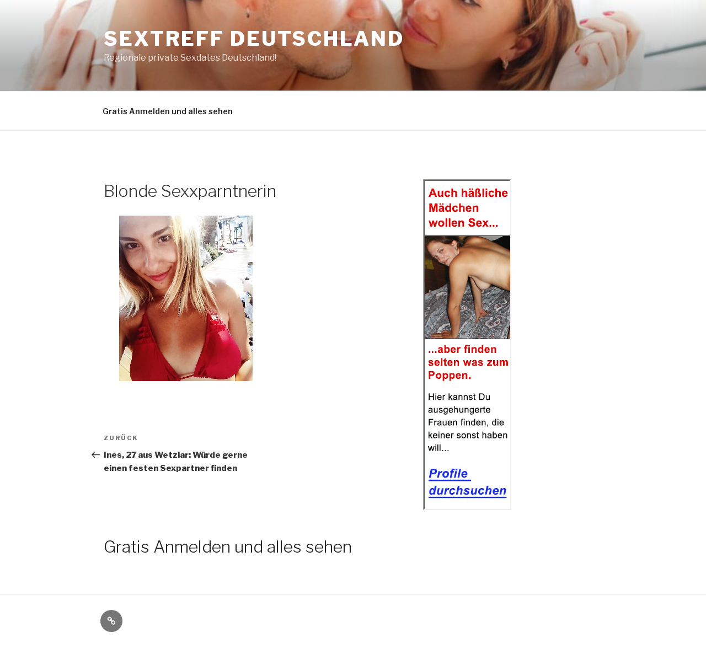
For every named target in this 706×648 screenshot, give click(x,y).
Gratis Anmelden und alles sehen (168, 111)
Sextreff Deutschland (254, 38)
